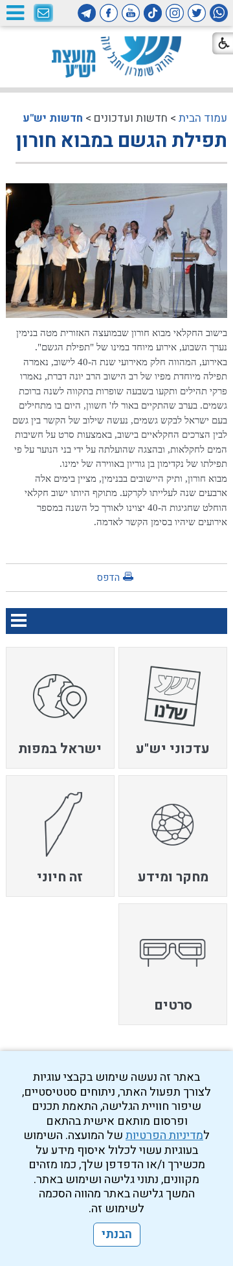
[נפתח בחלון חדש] (219, 13)
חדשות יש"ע (53, 118)
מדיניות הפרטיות (164, 1135)
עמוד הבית (203, 118)
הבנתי (117, 1234)
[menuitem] (172, 708)
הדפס (108, 578)
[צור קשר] (43, 13)
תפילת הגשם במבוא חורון (121, 141)
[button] (15, 12)
